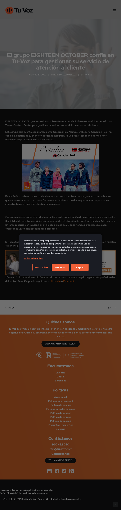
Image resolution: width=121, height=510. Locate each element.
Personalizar (41, 267)
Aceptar (79, 267)
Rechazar (60, 267)
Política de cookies (33, 258)
